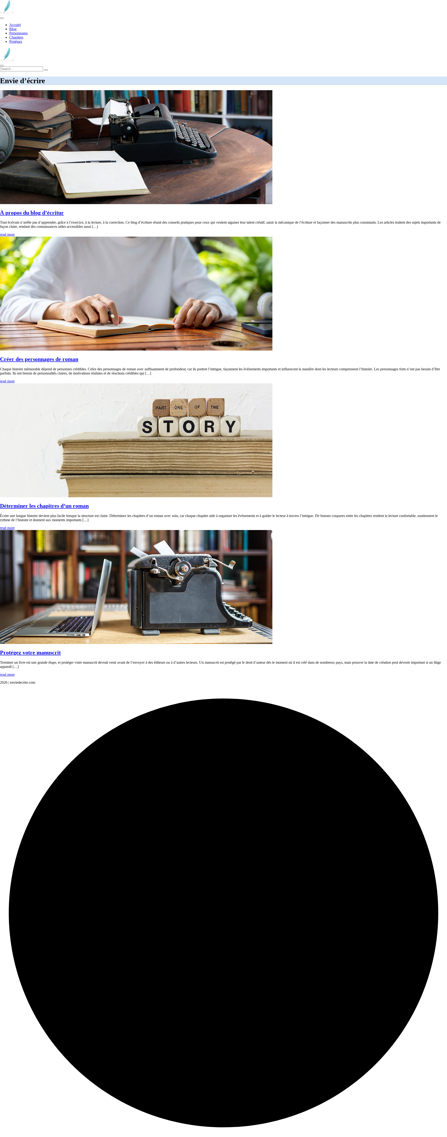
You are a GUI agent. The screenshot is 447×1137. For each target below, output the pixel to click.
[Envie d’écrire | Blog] (7, 13)
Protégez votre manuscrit (30, 653)
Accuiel (15, 25)
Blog (13, 29)
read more (7, 234)
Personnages (18, 33)
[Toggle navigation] (2, 18)
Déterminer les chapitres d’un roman (44, 506)
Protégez (15, 41)
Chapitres (16, 37)
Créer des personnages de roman (39, 359)
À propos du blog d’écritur (32, 213)
